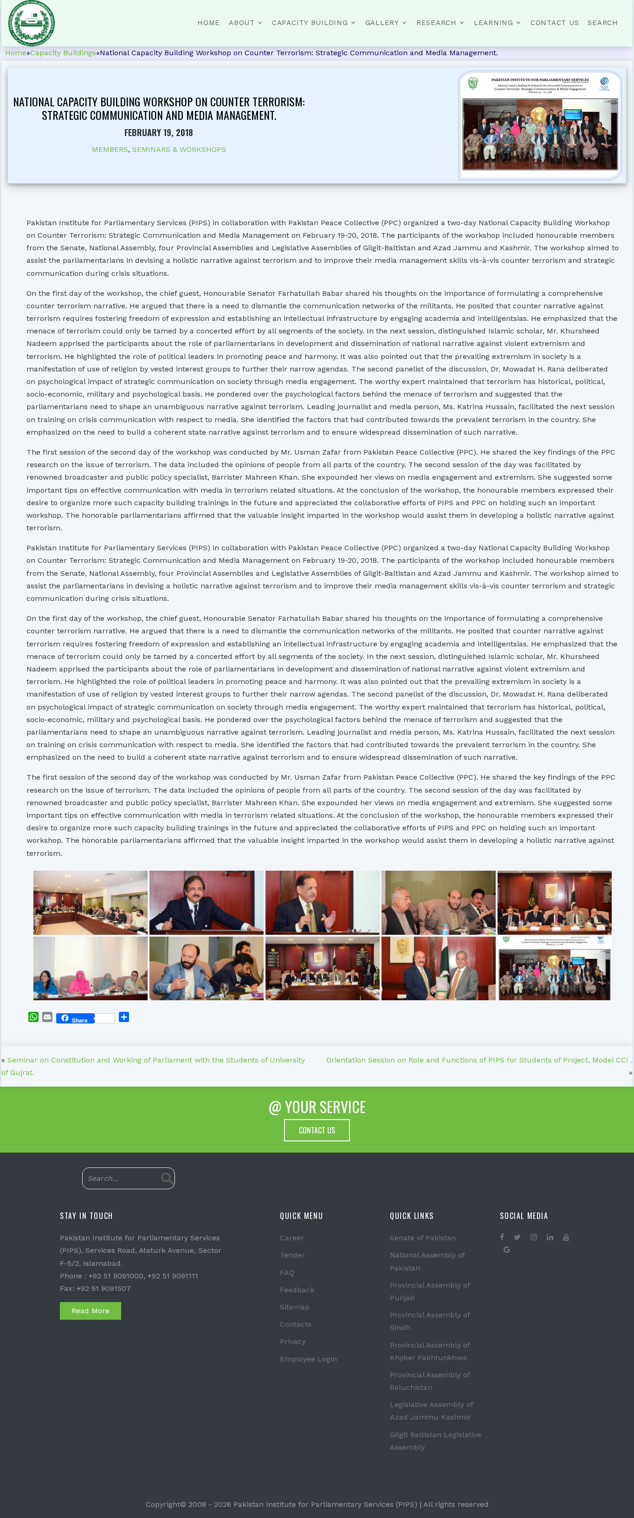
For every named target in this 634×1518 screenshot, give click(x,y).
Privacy (292, 1341)
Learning (493, 23)
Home (208, 23)
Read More (90, 1310)
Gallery (382, 23)
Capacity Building (310, 23)
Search (603, 23)
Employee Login (308, 1359)
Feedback (297, 1289)
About (242, 23)
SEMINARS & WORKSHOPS (179, 149)
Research (436, 23)
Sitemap (295, 1307)
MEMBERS (110, 149)
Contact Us (554, 23)
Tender (292, 1255)
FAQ (287, 1272)
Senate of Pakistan (423, 1237)
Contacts (295, 1324)
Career (292, 1237)
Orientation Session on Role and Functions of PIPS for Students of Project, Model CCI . (479, 1059)
